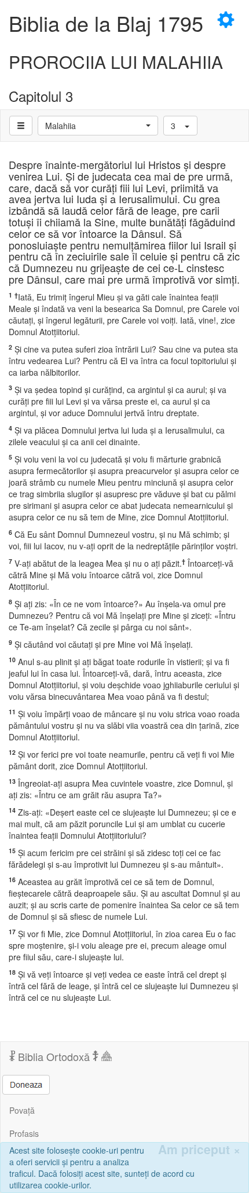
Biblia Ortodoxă (54, 1056)
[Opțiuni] (20, 125)
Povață (22, 1110)
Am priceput (199, 1149)
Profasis (24, 1133)
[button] (98, 125)
